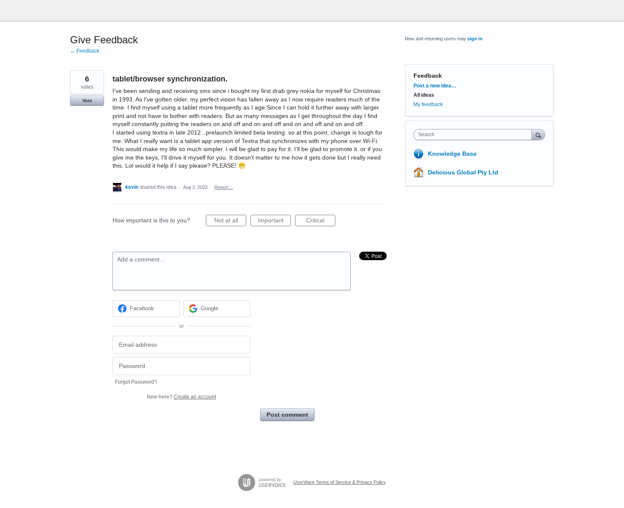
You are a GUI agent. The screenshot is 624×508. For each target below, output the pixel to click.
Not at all (230, 221)
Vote (87, 100)
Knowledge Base (452, 153)
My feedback (428, 104)
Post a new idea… (434, 86)
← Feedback (84, 51)
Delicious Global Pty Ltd (463, 172)
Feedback (427, 75)
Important (274, 221)
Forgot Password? (136, 382)
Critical (320, 221)
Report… (223, 187)
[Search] (538, 134)
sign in (475, 38)
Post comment (287, 414)
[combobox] (475, 135)
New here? (181, 397)
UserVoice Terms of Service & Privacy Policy (339, 482)
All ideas (423, 95)
